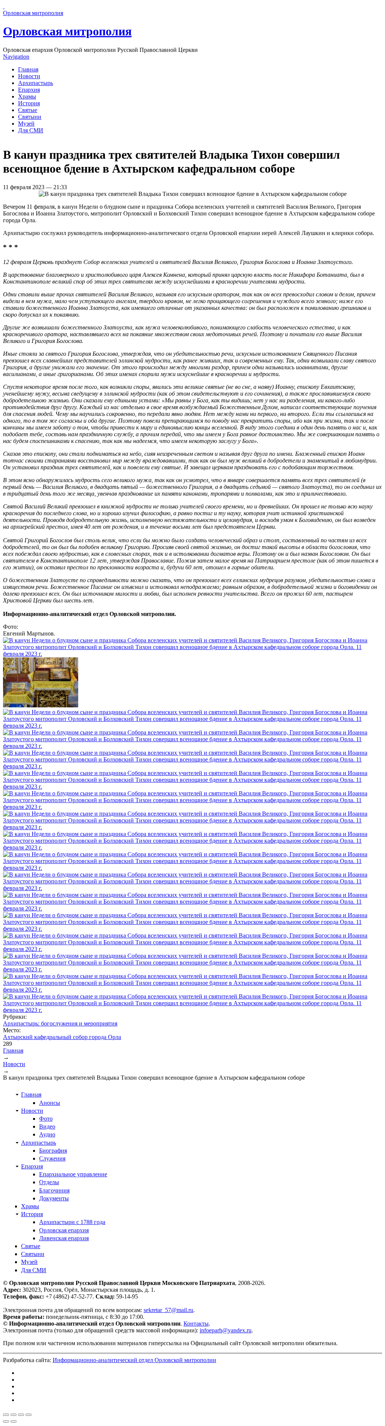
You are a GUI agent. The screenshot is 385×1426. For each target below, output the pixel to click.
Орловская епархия (64, 1230)
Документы (54, 1198)
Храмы (27, 96)
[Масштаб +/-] (29, 1415)
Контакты (196, 1323)
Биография (53, 1150)
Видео (47, 1126)
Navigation (16, 56)
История (29, 103)
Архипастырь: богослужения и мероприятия (60, 1023)
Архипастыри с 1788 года (72, 1222)
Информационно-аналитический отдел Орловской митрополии (134, 1360)
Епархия (29, 89)
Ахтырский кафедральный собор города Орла (62, 1037)
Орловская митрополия (67, 31)
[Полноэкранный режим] (21, 1415)
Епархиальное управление (73, 1174)
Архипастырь (35, 83)
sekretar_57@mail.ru (168, 1310)
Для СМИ (30, 130)
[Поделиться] (14, 1415)
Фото (46, 1118)
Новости (29, 76)
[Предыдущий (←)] (6, 1421)
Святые (27, 110)
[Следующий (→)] (14, 1421)
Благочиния (54, 1190)
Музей (26, 123)
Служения (52, 1158)
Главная (28, 69)
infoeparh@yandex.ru (226, 1330)
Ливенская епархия (64, 1238)
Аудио (47, 1134)
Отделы (49, 1182)
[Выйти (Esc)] (6, 1415)
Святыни (29, 117)
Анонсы (49, 1103)
